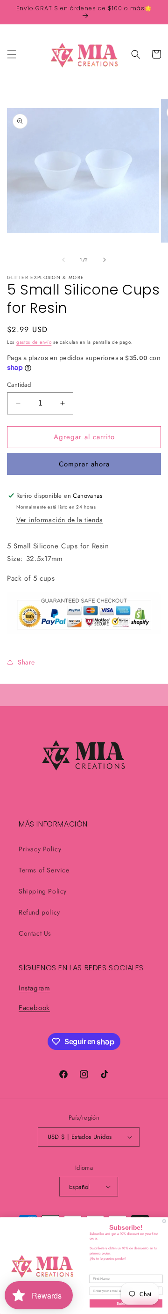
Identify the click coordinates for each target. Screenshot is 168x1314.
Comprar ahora (84, 464)
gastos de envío (34, 342)
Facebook (34, 1008)
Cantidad (19, 384)
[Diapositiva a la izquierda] (63, 260)
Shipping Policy (43, 891)
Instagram (34, 988)
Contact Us (35, 933)
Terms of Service (44, 870)
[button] (11, 54)
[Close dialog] (164, 1221)
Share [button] (26, 662)
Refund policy (39, 912)
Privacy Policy (40, 849)
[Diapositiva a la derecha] (104, 260)
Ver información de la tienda (59, 519)
